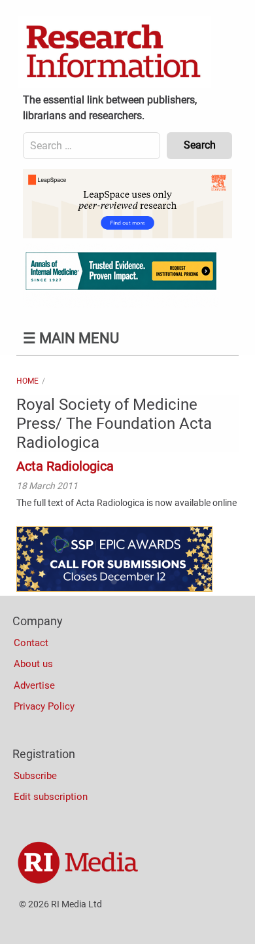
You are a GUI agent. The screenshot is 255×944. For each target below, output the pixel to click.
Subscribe (35, 776)
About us (33, 664)
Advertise (34, 685)
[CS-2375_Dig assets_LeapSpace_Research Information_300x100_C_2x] (127, 235)
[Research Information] (114, 52)
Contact (31, 643)
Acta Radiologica (65, 466)
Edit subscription (51, 797)
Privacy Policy (44, 706)
